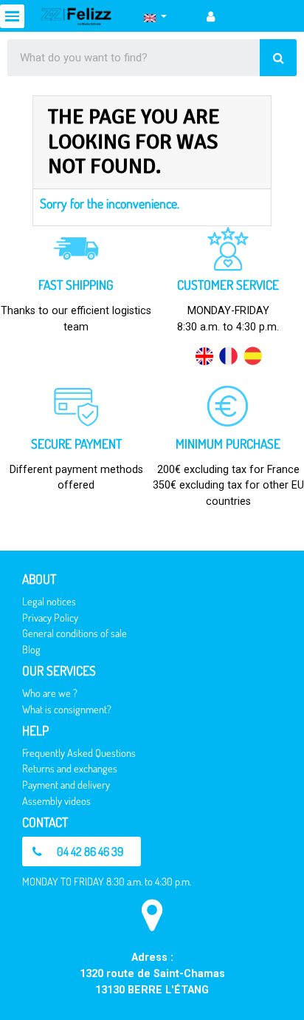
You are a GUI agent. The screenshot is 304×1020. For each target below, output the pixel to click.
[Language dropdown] (155, 16)
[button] (81, 851)
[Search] (278, 57)
